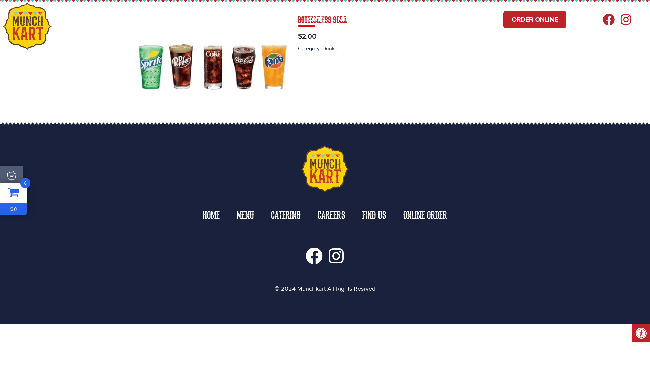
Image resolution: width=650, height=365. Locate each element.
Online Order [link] (425, 214)
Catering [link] (387, 19)
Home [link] (313, 19)
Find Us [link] (476, 19)
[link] (641, 333)
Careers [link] (433, 19)
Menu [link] (347, 19)
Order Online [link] (535, 19)
